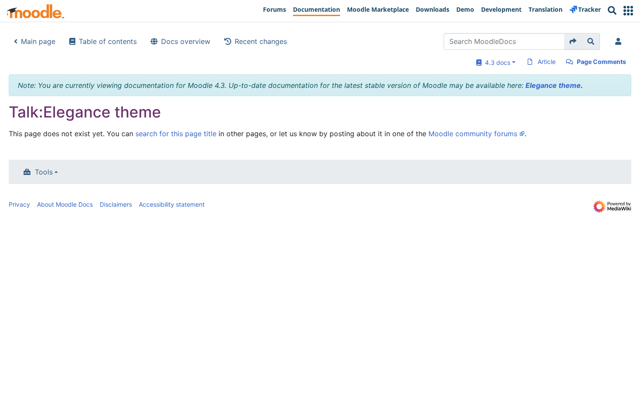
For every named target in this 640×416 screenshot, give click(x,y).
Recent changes (261, 41)
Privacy (19, 204)
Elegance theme (553, 85)
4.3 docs (496, 62)
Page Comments (601, 61)
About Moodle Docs (65, 204)
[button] (628, 10)
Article (547, 61)
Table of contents (108, 41)
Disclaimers (116, 204)
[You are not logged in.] (620, 41)
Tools (44, 172)
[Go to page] (573, 41)
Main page (38, 41)
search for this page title (175, 133)
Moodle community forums (472, 133)
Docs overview (185, 41)
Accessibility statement (172, 204)
